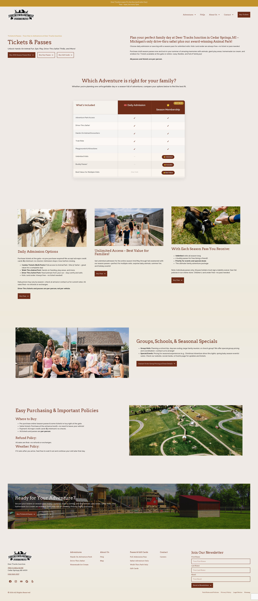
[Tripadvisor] (21, 581)
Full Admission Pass (138, 557)
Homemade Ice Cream (79, 565)
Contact (227, 15)
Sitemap (247, 592)
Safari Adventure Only (139, 561)
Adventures (188, 15)
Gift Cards (134, 568)
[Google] (26, 581)
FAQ (102, 557)
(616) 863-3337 (13, 574)
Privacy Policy (226, 592)
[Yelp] (32, 581)
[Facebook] (10, 581)
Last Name (195, 566)
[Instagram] (15, 581)
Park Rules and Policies (210, 592)
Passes (133, 552)
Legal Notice (237, 592)
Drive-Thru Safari (77, 561)
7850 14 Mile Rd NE (15, 568)
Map (102, 561)
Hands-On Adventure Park (81, 557)
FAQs (202, 15)
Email (193, 575)
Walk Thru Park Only (139, 565)
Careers (163, 557)
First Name (195, 557)
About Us (213, 15)
